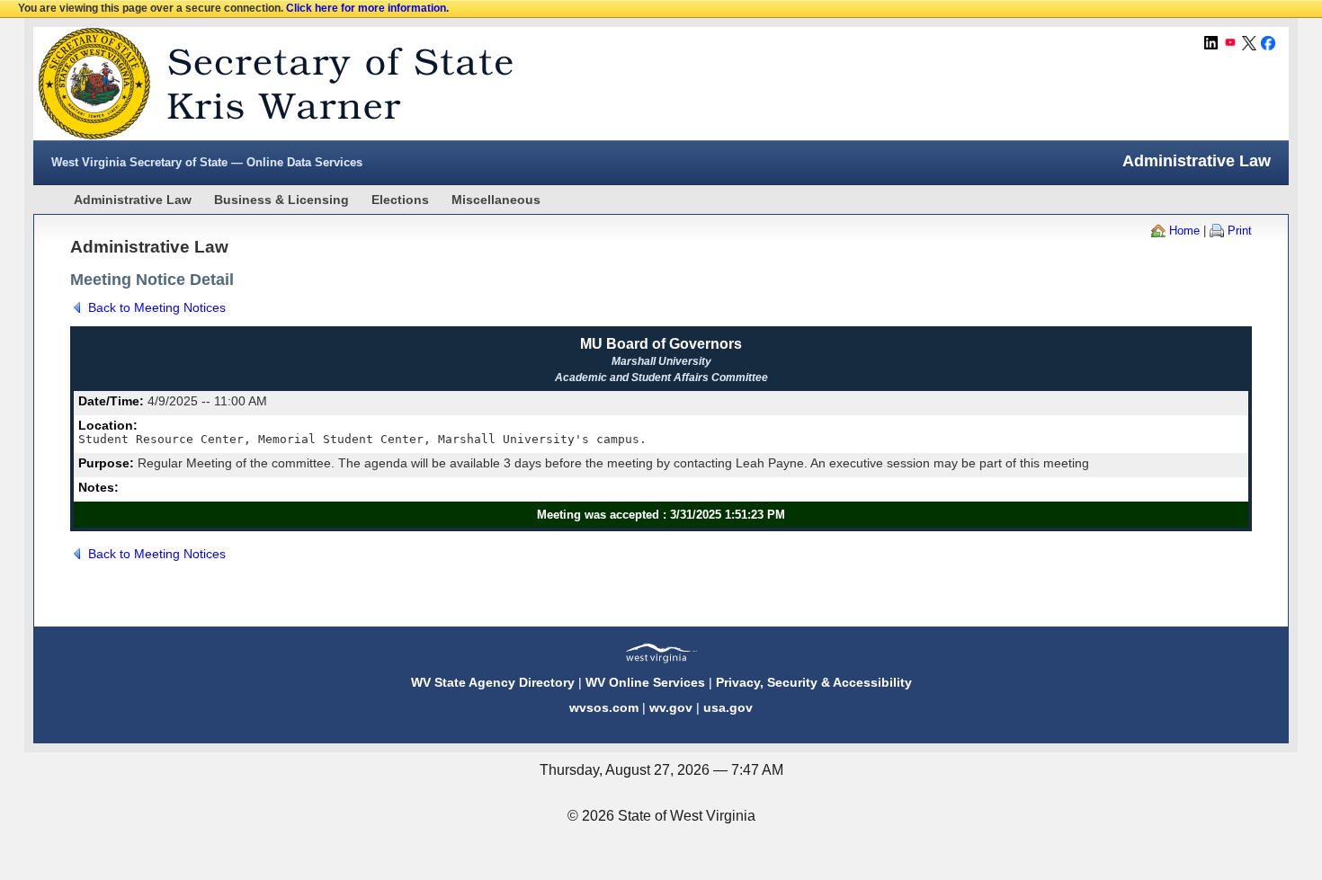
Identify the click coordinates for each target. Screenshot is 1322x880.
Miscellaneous (495, 199)
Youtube (1230, 43)
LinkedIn (1211, 43)
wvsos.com (604, 707)
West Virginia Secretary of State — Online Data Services (206, 162)
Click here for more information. (367, 8)
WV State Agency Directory (493, 682)
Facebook (1268, 43)
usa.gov (728, 707)
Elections (400, 199)
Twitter (1249, 43)
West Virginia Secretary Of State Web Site (264, 83)
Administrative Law (133, 199)
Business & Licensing (281, 199)
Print (1240, 230)
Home (1184, 230)
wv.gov (670, 707)
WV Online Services (645, 682)
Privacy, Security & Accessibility (814, 682)
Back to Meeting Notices (157, 307)
